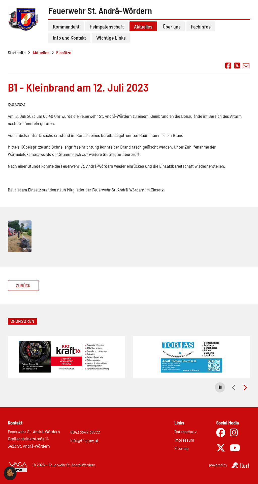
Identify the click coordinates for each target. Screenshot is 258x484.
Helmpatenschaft (107, 26)
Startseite (17, 52)
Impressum (184, 440)
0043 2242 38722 (85, 432)
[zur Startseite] (25, 24)
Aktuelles (41, 52)
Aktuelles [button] (143, 26)
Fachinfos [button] (201, 26)
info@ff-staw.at (84, 440)
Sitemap (181, 448)
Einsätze (63, 52)
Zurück (23, 285)
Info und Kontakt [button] (69, 38)
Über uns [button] (172, 26)
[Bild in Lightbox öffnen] (19, 236)
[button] (220, 387)
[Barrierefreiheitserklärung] (18, 467)
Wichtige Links (111, 38)
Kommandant (66, 26)
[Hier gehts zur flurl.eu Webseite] (240, 466)
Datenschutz (185, 431)
